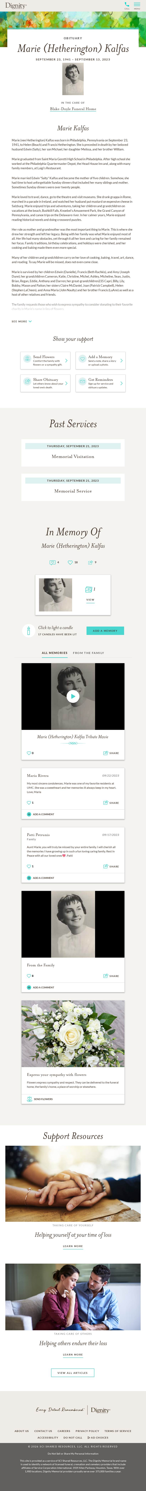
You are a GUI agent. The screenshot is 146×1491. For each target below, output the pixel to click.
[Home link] (16, 5)
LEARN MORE (73, 1246)
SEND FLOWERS (43, 1099)
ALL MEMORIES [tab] (55, 652)
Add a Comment (43, 814)
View (90, 599)
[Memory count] (53, 562)
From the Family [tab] (88, 652)
